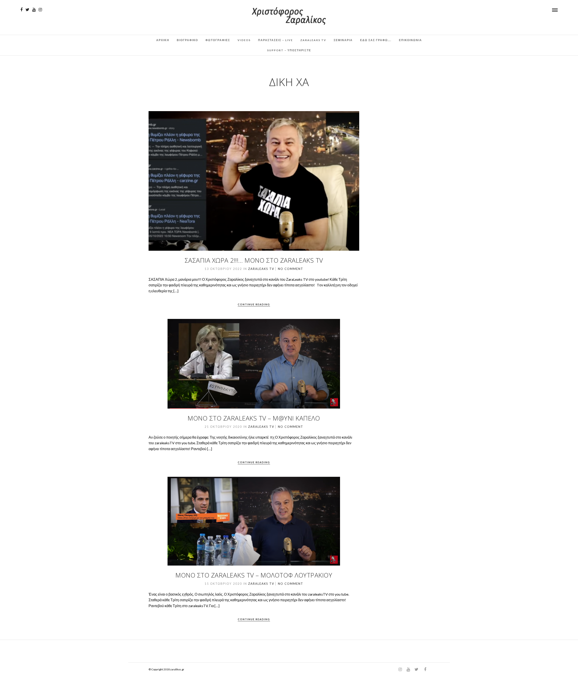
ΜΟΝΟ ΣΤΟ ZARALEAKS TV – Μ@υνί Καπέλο (254, 418)
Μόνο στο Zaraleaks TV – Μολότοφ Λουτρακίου (253, 575)
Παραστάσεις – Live (275, 40)
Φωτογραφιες (217, 40)
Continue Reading (254, 304)
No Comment (290, 269)
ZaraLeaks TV (313, 40)
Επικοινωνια (410, 40)
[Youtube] (34, 10)
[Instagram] (40, 10)
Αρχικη (162, 40)
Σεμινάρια (343, 40)
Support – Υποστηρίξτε (289, 50)
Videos (244, 40)
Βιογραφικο (187, 40)
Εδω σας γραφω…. (376, 40)
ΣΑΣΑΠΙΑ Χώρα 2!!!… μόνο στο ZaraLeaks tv (254, 260)
